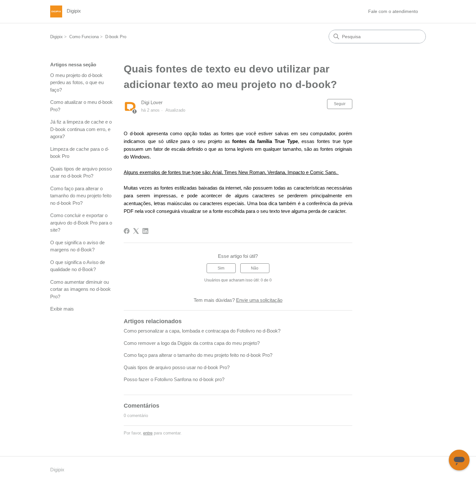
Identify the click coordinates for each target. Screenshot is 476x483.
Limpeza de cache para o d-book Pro (79, 152)
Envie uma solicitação (259, 300)
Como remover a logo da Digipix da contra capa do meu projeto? (192, 343)
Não (254, 268)
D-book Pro (115, 36)
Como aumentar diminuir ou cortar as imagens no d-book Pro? (80, 289)
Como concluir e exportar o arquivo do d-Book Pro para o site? (81, 223)
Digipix (56, 36)
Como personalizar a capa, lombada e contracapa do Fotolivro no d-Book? (202, 331)
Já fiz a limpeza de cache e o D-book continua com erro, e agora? (81, 129)
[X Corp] (136, 231)
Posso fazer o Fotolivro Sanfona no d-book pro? (174, 379)
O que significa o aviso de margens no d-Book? (77, 246)
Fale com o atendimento (393, 11)
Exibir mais (62, 309)
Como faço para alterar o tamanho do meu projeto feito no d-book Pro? (80, 196)
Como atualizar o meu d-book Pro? (81, 105)
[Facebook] (127, 231)
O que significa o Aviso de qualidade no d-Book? (77, 265)
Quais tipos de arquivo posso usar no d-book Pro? (81, 172)
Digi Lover (152, 102)
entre (148, 433)
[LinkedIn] (145, 231)
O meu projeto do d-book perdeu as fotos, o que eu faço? (77, 82)
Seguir (340, 104)
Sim (221, 268)
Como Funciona (84, 36)
